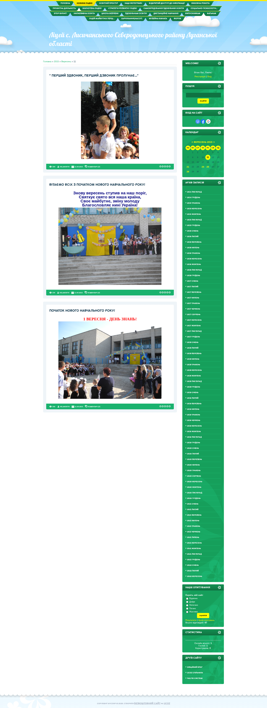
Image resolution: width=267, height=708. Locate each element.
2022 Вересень (194, 576)
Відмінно (193, 598)
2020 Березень (194, 459)
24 (203, 167)
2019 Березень (194, 404)
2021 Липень (193, 537)
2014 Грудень (193, 197)
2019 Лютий (192, 398)
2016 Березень (194, 242)
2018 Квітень (193, 359)
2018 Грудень (193, 387)
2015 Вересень (194, 209)
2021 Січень (192, 504)
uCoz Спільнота (195, 673)
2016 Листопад (194, 270)
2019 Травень (193, 415)
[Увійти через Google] (208, 121)
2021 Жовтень (194, 548)
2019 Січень (192, 392)
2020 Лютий (193, 454)
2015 (56, 61)
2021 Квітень (193, 521)
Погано (192, 608)
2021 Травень (193, 526)
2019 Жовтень (194, 431)
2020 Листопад (194, 493)
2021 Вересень (194, 543)
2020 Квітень (193, 465)
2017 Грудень (193, 337)
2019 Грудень (193, 443)
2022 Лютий (193, 571)
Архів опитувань (206, 620)
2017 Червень (193, 309)
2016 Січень (192, 231)
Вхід (209, 76)
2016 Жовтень (194, 264)
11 (208, 157)
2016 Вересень (194, 259)
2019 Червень (193, 420)
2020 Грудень (194, 498)
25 (208, 167)
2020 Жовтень (194, 487)
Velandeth (65, 167)
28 (188, 171)
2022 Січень (193, 565)
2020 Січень (193, 448)
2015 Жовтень (194, 214)
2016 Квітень (193, 248)
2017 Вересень (194, 320)
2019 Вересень (194, 426)
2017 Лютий (192, 287)
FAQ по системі (195, 678)
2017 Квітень (193, 298)
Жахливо (193, 612)
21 (188, 167)
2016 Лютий (192, 236)
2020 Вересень (194, 482)
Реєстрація (200, 76)
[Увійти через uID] (197, 121)
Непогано (193, 605)
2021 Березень (194, 515)
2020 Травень (194, 470)
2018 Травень (193, 365)
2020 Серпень (194, 476)
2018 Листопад (194, 381)
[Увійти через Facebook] (203, 121)
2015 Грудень (193, 225)
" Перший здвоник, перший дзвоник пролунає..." (93, 76)
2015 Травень (193, 203)
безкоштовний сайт (147, 703)
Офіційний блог (195, 667)
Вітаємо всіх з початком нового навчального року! (97, 185)
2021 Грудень (193, 560)
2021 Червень (193, 532)
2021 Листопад (194, 554)
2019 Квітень (193, 409)
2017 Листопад (194, 331)
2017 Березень (194, 292)
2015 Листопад (194, 220)
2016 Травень (193, 253)
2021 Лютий (192, 509)
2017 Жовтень (194, 326)
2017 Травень (193, 303)
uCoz (167, 703)
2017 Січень (192, 281)
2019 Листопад (194, 437)
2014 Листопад (194, 192)
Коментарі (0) (94, 167)
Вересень (66, 61)
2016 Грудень (193, 275)
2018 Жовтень (194, 376)
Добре (192, 602)
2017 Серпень (193, 314)
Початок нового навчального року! (82, 311)
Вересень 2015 (203, 142)
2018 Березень (194, 353)
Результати (190, 620)
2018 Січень (192, 342)
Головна (47, 61)
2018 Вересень (194, 370)
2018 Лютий (192, 348)
